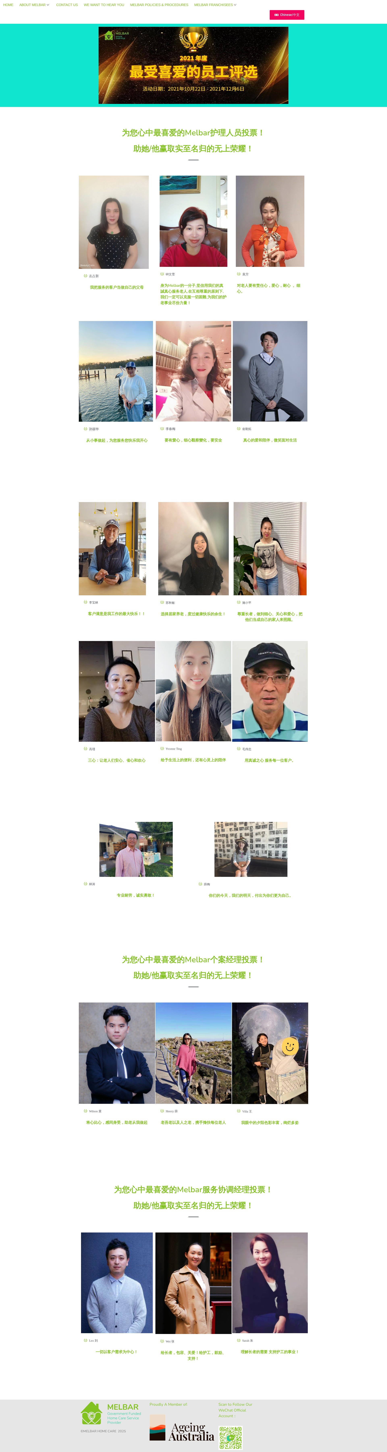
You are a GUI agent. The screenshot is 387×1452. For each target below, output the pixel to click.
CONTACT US (67, 5)
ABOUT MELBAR (32, 5)
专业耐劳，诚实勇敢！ (136, 895)
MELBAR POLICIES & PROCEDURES (159, 5)
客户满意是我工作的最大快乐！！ (117, 613)
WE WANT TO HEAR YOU (104, 5)
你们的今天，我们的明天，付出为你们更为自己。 (251, 895)
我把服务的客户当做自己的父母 (117, 287)
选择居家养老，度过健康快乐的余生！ (193, 614)
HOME (8, 5)
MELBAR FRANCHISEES (213, 5)
